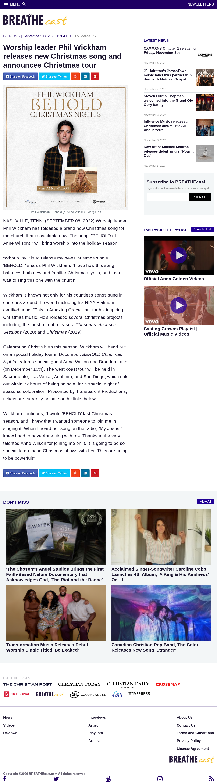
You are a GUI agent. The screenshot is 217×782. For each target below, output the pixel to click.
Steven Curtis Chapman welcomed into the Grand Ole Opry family (168, 100)
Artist (93, 725)
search (24, 4)
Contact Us (186, 725)
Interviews (97, 717)
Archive (94, 741)
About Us (184, 717)
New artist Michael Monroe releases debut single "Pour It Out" (169, 151)
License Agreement (193, 749)
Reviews (10, 733)
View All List (202, 229)
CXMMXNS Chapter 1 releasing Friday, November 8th (170, 50)
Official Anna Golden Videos (174, 278)
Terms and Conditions (195, 733)
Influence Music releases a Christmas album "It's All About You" (166, 125)
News (7, 717)
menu (6, 5)
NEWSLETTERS (201, 4)
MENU (15, 4)
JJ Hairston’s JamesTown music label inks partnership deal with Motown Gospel (168, 75)
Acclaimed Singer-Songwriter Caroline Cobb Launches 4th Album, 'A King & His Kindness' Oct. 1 (160, 574)
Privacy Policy (189, 741)
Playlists (95, 733)
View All (205, 501)
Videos (9, 725)
